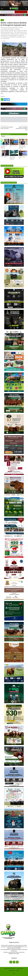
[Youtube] (17, 962)
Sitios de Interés (12, 970)
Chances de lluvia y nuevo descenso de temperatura (22, 146)
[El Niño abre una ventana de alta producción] (14, 153)
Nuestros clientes (20, 968)
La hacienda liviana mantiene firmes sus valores (7, 127)
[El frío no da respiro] (5, 153)
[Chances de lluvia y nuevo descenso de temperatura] (23, 142)
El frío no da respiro (4, 156)
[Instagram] (14, 962)
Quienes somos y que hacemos (9, 968)
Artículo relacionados (5, 134)
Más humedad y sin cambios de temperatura (4, 146)
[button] (26, 8)
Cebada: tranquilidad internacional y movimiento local (21, 128)
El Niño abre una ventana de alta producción (12, 158)
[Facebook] (10, 962)
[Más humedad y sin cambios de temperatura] (5, 142)
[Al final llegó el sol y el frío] (14, 142)
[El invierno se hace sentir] (23, 153)
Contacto (17, 970)
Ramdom (3, 136)
